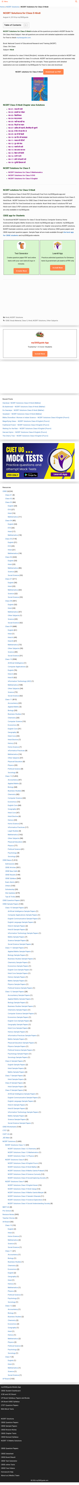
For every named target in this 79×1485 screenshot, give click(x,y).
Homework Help (7, 1472)
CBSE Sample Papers (11, 904)
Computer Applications (17, 667)
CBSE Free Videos (8, 1468)
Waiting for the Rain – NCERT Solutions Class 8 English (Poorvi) (27, 428)
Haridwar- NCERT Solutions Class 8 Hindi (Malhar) (22, 403)
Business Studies (14, 714)
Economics (12, 725)
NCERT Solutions (12, 7)
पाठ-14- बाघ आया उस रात (16, 150)
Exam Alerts (10, 882)
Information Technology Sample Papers (23, 933)
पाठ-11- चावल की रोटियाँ (16, 140)
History (10, 743)
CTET (5, 1130)
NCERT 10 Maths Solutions (11, 1441)
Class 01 (8, 495)
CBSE (5, 491)
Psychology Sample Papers (18, 1054)
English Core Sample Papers (18, 970)
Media (11, 1475)
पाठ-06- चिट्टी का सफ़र (16, 125)
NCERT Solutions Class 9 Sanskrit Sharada (24, 1196)
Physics (11, 765)
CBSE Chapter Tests (8, 1433)
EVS (9, 510)
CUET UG (6, 1134)
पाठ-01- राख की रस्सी (15, 109)
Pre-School (7, 1211)
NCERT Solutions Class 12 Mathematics (23, 1152)
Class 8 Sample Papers (14, 1083)
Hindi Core (12, 736)
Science (11, 572)
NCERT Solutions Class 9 (14, 1181)
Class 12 (8, 776)
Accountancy (13, 703)
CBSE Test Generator (9, 1461)
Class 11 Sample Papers (14, 948)
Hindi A (10, 637)
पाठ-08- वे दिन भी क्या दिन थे (17, 131)
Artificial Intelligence (16, 663)
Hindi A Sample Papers (16, 926)
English (10, 506)
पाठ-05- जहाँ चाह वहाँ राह (16, 122)
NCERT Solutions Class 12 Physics (21, 1156)
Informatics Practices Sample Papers (22, 1035)
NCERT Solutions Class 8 (14, 1160)
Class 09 (8, 626)
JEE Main (6, 1138)
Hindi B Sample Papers (16, 929)
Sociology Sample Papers (17, 1057)
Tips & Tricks (10, 897)
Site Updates (10, 893)
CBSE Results (10, 875)
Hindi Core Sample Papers (18, 973)
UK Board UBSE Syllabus (10, 1402)
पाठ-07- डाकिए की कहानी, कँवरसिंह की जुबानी (22, 128)
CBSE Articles (10, 867)
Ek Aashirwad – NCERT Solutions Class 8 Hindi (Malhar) (24, 407)
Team (17, 1475)
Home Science (13, 747)
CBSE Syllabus (10, 878)
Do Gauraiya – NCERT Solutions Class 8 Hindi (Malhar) (23, 410)
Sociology (12, 772)
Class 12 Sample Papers (14, 992)
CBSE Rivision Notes (9, 1430)
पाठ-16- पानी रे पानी (14, 156)
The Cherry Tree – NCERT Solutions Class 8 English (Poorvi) (25, 436)
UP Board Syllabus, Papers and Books (15, 1398)
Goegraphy (12, 809)
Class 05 (8, 539)
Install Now (58, 268)
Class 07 (8, 579)
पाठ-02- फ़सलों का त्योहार (16, 112)
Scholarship (9, 889)
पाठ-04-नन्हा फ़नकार (15, 118)
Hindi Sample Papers (16, 1068)
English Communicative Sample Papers (23, 919)
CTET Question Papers (9, 1405)
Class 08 (8, 601)
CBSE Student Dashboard (10, 1391)
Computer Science (15, 721)
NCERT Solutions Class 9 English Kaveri (23, 1185)
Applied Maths (13, 707)
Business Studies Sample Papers (20, 959)
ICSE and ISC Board (8, 1394)
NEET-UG (6, 1207)
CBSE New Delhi (11, 871)
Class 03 (8, 502)
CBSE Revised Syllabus (9, 1437)
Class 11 (8, 699)
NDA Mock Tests (7, 1409)
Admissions (10, 864)
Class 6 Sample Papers (14, 1061)
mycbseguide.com (23, 38)
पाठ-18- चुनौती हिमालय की (17, 162)
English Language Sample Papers (20, 922)
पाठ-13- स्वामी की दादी (15, 147)
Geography (12, 732)
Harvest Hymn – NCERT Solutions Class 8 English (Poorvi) (25, 432)
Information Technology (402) (19, 681)
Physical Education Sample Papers (21, 1043)
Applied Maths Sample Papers (19, 951)
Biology (11, 710)
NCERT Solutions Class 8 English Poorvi (23, 1163)
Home (2, 7)
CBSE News (7, 860)
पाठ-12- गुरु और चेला (15, 144)
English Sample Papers (16, 1065)
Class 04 (8, 520)
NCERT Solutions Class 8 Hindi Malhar (22, 1167)
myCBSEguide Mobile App (11, 1387)
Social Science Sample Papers (19, 944)
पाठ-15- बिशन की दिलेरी (16, 153)
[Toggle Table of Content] (24, 25)
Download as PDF (53, 72)
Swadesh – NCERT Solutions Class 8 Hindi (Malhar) (22, 414)
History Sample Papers (16, 977)
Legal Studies (13, 831)
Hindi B (10, 641)
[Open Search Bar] (76, 1)
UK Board (6, 1222)
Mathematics (13, 517)
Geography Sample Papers (18, 1024)
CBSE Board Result (8, 1457)
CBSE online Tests (8, 1465)
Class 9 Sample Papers (14, 1090)
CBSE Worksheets (9, 1127)
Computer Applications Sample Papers (22, 915)
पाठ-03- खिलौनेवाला (14, 115)
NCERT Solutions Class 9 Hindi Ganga (22, 1189)
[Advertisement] (39, 298)
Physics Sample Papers (17, 984)
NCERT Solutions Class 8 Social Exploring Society (27, 1178)
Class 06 (8, 557)
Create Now (21, 271)
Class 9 (8, 1357)
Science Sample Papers (17, 940)
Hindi (7, 317)
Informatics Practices (16, 751)
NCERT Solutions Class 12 (15, 1145)
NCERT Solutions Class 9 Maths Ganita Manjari (26, 1192)
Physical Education (15, 762)
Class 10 (8, 659)
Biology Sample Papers (17, 955)
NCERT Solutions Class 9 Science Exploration (25, 1200)
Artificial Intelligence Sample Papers (22, 911)
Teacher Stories (9, 1218)
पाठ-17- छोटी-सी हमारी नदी (17, 159)
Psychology (12, 853)
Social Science (13, 575)
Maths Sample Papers (16, 937)
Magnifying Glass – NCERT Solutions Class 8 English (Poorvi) (26, 421)
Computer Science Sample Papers (21, 1014)
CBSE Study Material (13, 321)
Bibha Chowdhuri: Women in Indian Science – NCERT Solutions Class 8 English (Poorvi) (36, 417)
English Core (12, 729)
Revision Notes (8, 1214)
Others (7, 886)
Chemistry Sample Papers (18, 962)
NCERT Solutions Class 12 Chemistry (22, 1149)
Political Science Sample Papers (20, 988)
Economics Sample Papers (18, 966)
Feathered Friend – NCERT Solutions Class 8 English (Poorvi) (26, 425)
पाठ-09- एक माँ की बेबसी (16, 134)
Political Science (14, 769)
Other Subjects (52, 321)
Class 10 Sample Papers (14, 908)
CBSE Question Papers (11, 900)
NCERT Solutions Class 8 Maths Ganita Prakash (26, 1171)
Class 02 (8, 499)
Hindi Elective (13, 740)
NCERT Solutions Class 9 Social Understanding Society (29, 1203)
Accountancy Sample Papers (19, 995)
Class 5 (25, 321)
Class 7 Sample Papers (14, 1076)
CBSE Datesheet (7, 1454)
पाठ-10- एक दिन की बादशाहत (17, 137)
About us (4, 1475)
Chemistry (12, 718)
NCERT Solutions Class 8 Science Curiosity (24, 1174)
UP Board (6, 1379)
